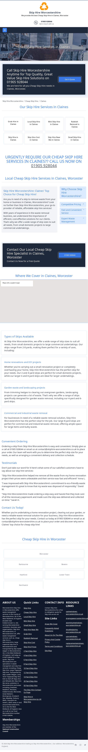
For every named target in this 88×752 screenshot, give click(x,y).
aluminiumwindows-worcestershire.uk (74, 624)
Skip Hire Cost (29, 642)
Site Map (48, 650)
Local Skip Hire (30, 616)
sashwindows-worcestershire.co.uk (74, 612)
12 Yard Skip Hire (30, 672)
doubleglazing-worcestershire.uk (73, 630)
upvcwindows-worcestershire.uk (73, 637)
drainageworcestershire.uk (75, 618)
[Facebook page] (76, 745)
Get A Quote (70, 79)
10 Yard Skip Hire (30, 668)
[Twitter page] (85, 745)
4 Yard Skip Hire (30, 655)
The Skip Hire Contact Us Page (32, 691)
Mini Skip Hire (29, 621)
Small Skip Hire (30, 625)
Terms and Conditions (54, 646)
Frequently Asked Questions (52, 629)
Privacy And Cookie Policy (52, 640)
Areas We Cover (51, 624)
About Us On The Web (54, 635)
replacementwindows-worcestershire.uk (75, 644)
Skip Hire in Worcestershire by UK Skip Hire (32, 699)
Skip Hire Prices (30, 647)
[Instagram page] (80, 745)
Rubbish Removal (31, 638)
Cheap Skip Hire (30, 612)
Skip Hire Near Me (31, 629)
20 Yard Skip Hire (30, 681)
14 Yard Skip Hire (30, 677)
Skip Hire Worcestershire (45, 12)
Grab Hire (28, 634)
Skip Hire (27, 608)
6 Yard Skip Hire (30, 660)
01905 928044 (44, 165)
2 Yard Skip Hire (30, 651)
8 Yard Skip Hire (30, 664)
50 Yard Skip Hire (30, 685)
